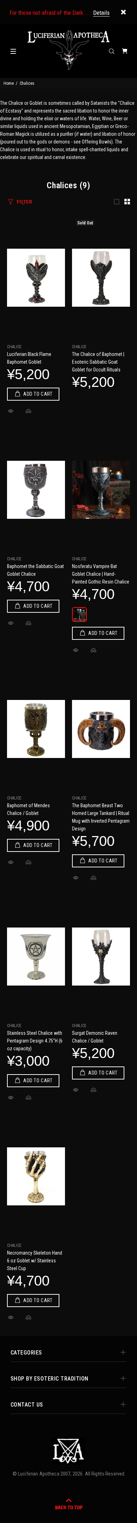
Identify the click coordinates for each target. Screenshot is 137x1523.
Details (101, 12)
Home (9, 83)
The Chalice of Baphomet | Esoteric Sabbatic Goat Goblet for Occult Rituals (98, 361)
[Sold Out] (101, 278)
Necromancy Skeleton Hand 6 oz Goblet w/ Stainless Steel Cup (34, 1260)
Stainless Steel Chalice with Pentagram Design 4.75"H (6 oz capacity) (35, 1040)
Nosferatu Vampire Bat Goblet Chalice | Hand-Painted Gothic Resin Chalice (100, 574)
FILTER (24, 202)
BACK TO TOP (69, 1507)
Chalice (14, 346)
